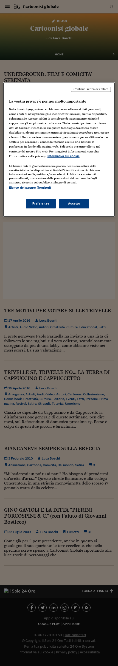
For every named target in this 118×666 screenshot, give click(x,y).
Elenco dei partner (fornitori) (30, 187)
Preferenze (40, 203)
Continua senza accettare (91, 89)
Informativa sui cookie (63, 156)
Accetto (74, 203)
